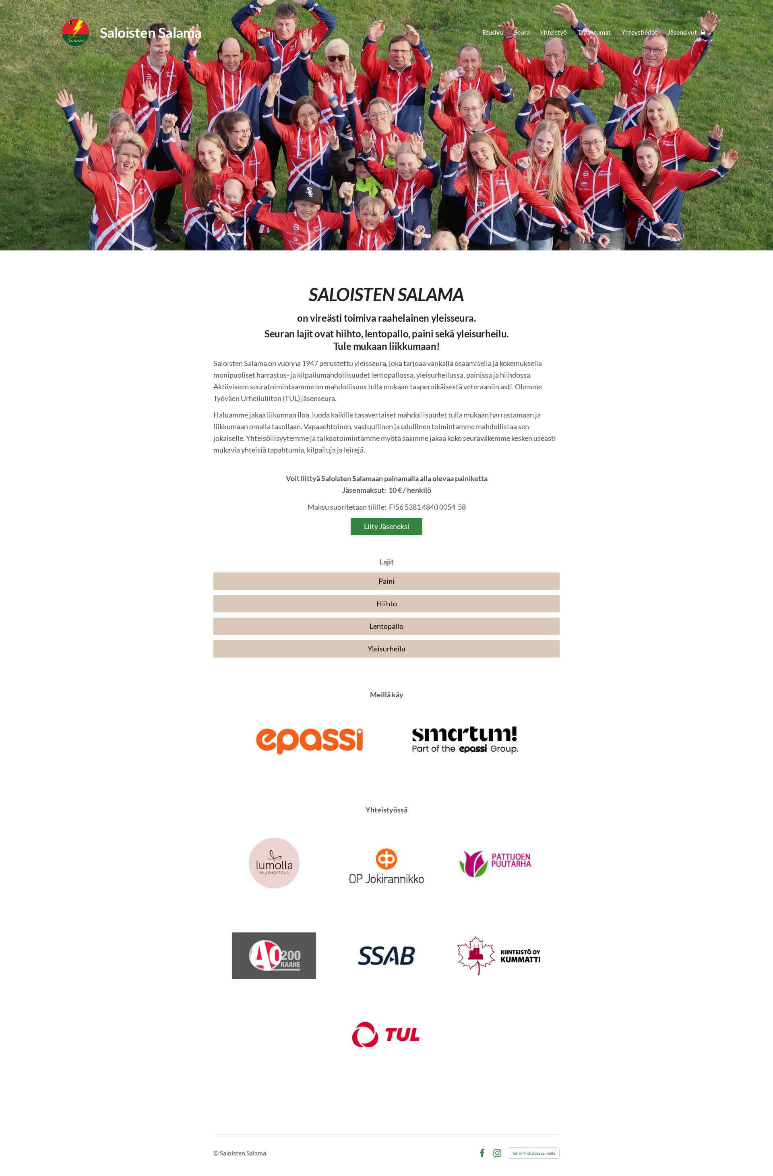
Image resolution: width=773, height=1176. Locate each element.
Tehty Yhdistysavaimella (533, 1153)
